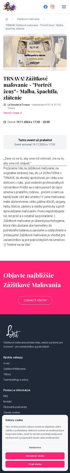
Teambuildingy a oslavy (15, 379)
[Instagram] (52, 7)
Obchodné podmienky (15, 407)
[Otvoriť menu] (64, 7)
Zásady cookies (11, 412)
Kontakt (7, 401)
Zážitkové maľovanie (28, 19)
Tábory (7, 374)
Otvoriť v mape (11, 113)
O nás (6, 363)
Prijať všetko (35, 464)
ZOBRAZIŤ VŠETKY (35, 300)
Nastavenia (35, 447)
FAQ (5, 396)
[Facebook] (45, 7)
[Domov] (18, 7)
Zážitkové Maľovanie (14, 368)
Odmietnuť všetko (35, 455)
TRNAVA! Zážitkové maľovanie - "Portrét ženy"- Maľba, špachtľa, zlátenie (34, 27)
